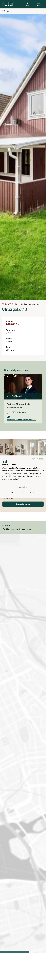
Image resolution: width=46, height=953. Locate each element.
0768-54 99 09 (19, 412)
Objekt (6, 11)
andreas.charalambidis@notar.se (21, 419)
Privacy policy (38, 459)
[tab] (8, 4)
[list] (23, 415)
